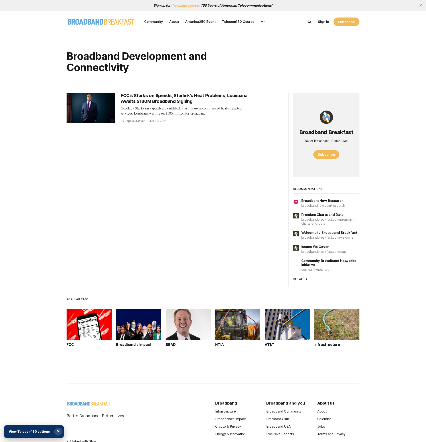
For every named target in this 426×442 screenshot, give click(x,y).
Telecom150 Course (238, 21)
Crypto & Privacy (228, 426)
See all (298, 279)
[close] (420, 5)
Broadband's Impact (230, 419)
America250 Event (200, 21)
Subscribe (346, 22)
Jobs (321, 426)
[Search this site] (309, 21)
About (174, 21)
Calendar (324, 419)
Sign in (323, 21)
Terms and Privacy (331, 434)
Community (153, 21)
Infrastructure (225, 411)
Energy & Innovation (230, 434)
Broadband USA (278, 426)
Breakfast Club (277, 419)
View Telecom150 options (29, 431)
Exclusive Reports (280, 434)
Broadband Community (284, 411)
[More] (262, 21)
